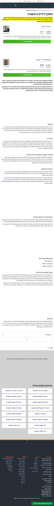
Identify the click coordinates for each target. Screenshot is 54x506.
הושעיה (49, 348)
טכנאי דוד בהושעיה (40, 414)
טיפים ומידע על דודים (42, 10)
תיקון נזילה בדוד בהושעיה (40, 391)
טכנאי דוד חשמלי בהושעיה (14, 408)
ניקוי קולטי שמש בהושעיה (40, 402)
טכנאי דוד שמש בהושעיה (13, 402)
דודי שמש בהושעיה (40, 425)
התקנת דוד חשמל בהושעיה (40, 420)
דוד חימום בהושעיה (14, 425)
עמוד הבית (50, 10)
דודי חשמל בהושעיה (40, 431)
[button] (15, 5)
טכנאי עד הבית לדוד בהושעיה (13, 391)
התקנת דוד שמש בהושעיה (13, 414)
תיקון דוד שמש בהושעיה (40, 396)
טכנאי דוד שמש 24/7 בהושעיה (40, 408)
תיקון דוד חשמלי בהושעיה (13, 396)
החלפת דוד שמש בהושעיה (14, 420)
